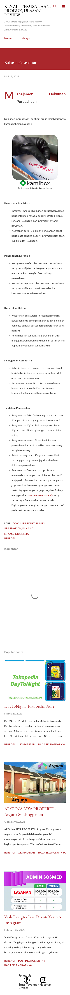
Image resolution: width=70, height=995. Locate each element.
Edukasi (32, 523)
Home (7, 38)
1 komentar (26, 744)
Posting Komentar (31, 960)
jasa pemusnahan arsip (40, 495)
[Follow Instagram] (43, 979)
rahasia (27, 528)
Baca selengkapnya (52, 744)
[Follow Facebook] (27, 979)
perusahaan (12, 528)
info (42, 523)
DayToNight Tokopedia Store (29, 706)
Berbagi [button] (9, 538)
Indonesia (22, 533)
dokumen (19, 523)
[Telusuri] (55, 6)
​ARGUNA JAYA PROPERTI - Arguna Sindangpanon (30, 811)
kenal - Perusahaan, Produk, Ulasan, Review (27, 11)
